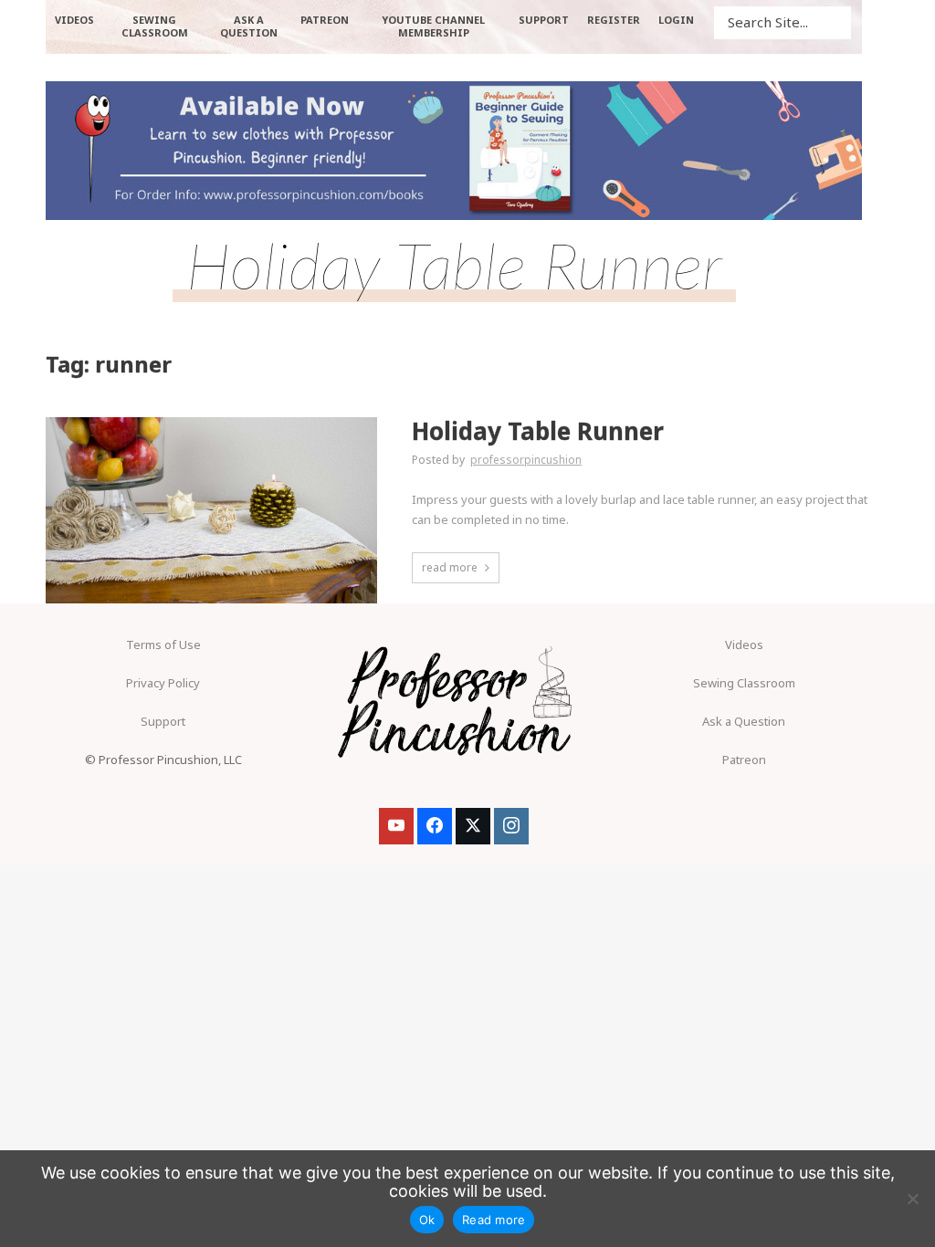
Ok (427, 1219)
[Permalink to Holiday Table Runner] (211, 510)
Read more (493, 1219)
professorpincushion (526, 459)
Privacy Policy (163, 683)
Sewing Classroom (744, 683)
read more (450, 567)
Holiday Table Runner (538, 431)
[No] (912, 1198)
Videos (744, 644)
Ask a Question (743, 721)
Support (163, 721)
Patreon (744, 759)
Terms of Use (163, 644)
